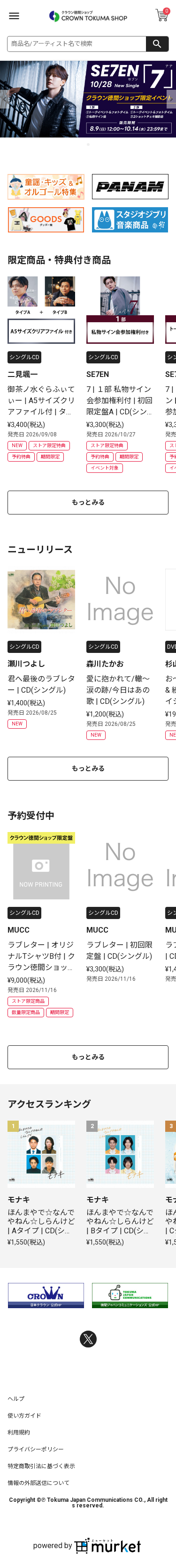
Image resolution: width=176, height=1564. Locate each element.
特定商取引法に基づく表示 (41, 1466)
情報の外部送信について (38, 1483)
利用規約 (19, 1432)
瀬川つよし (26, 663)
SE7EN (97, 374)
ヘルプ (16, 1399)
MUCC (19, 930)
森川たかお (105, 663)
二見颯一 (23, 374)
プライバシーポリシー (36, 1449)
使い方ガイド (24, 1415)
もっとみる (88, 502)
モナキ (19, 1199)
